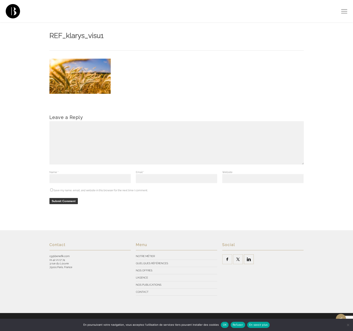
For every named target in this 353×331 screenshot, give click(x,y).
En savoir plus (258, 324)
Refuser (238, 324)
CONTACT (142, 291)
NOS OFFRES (144, 270)
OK (225, 324)
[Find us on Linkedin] (249, 259)
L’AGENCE (142, 277)
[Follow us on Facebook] (227, 259)
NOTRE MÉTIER (145, 256)
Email (140, 172)
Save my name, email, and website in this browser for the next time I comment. (101, 190)
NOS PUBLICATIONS (148, 284)
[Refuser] (348, 325)
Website (227, 172)
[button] (344, 11)
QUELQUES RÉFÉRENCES (152, 263)
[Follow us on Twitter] (238, 259)
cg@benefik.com (59, 256)
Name (53, 172)
